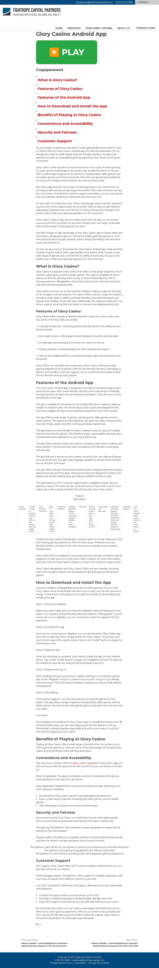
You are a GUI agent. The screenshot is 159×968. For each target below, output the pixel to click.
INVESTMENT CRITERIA (99, 28)
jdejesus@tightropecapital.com (88, 960)
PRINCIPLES (74, 28)
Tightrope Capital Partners (88, 957)
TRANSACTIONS (145, 28)
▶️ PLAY (66, 52)
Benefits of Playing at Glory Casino (69, 115)
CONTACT (142, 2)
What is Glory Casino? (57, 80)
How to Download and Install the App (72, 106)
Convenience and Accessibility (65, 123)
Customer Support (55, 141)
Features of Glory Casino (60, 89)
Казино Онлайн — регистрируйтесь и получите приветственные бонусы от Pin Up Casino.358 (114, 942)
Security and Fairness (57, 132)
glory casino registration (86, 763)
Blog (40, 924)
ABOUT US (123, 28)
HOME (59, 28)
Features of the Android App (64, 97)
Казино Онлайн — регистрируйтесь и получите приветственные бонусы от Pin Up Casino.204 (44, 942)
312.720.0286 (63, 960)
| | (79, 963)
